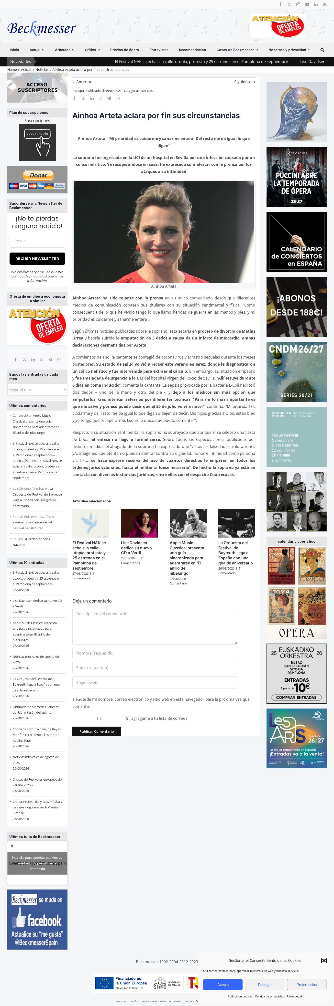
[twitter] (289, 4)
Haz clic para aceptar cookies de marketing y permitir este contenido (37, 862)
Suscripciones (37, 120)
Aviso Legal (294, 996)
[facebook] (281, 4)
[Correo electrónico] (59, 359)
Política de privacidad (269, 996)
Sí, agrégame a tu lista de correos (156, 718)
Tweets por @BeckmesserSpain (37, 862)
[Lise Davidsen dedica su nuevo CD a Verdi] (139, 512)
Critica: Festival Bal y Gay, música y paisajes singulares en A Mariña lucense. (37, 807)
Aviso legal (122, 1001)
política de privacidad (29, 276)
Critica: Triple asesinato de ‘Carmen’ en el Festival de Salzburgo (33, 522)
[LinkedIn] (33, 359)
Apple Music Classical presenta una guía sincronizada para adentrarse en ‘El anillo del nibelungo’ (187, 558)
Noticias (147, 90)
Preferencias (307, 985)
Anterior (84, 82)
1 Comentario (83, 576)
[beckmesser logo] (42, 17)
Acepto (223, 985)
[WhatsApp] (42, 359)
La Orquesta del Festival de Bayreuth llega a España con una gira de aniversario (36, 684)
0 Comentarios (132, 560)
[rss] (325, 4)
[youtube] (307, 4)
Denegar (265, 985)
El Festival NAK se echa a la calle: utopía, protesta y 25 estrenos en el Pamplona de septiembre (155, 61)
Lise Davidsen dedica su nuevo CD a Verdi (292, 61)
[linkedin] (316, 4)
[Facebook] (15, 359)
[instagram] (298, 4)
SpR (81, 90)
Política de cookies (240, 996)
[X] (24, 359)
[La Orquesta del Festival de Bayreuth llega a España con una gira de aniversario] (236, 512)
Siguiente (242, 82)
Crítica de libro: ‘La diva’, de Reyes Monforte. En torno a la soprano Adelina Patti (37, 735)
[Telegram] (50, 359)
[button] (324, 960)
